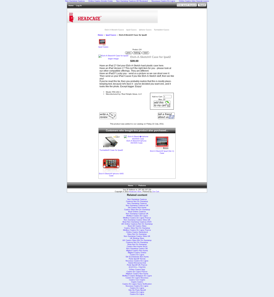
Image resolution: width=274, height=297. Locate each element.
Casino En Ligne (137, 255)
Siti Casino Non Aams (137, 207)
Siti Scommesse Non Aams (137, 257)
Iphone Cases (145, 30)
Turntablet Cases (161, 30)
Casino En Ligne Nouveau (137, 278)
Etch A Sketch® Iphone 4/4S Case (111, 175)
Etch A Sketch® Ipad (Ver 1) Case (162, 152)
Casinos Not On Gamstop (137, 201)
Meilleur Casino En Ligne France (137, 218)
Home (71, 5)
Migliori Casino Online (137, 253)
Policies (142, 185)
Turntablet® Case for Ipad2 (111, 150)
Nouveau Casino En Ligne (137, 261)
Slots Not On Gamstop (137, 244)
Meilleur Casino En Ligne (137, 216)
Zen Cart (155, 191)
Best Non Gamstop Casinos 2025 (137, 222)
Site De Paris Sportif (137, 290)
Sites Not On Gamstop (137, 234)
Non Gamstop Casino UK (137, 248)
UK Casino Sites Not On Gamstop (137, 240)
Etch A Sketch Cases (114, 30)
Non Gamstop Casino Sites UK (137, 220)
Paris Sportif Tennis (137, 259)
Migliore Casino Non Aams (137, 274)
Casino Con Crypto (137, 280)
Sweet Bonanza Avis (137, 263)
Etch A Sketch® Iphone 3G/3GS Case (137, 142)
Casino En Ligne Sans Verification (137, 284)
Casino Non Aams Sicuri (137, 246)
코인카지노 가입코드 (137, 267)
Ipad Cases (111, 35)
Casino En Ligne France (137, 272)
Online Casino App (137, 269)
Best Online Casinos (137, 212)
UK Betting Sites (137, 238)
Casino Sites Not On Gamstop (137, 209)
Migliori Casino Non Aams (137, 250)
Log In (79, 5)
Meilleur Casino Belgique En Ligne (137, 276)
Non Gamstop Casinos (137, 199)
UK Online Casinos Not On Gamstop (137, 224)
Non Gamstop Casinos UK (137, 205)
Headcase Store (135, 191)
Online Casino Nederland (137, 232)
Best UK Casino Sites (137, 226)
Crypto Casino (137, 282)
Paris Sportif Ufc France (137, 265)
